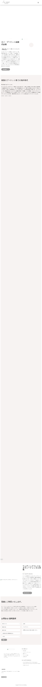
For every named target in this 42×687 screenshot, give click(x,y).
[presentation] (1, 559)
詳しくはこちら (26, 592)
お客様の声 (25, 656)
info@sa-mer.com (26, 665)
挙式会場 (24, 650)
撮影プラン (25, 653)
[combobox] (10, 624)
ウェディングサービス (27, 652)
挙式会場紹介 (5, 69)
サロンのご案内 (25, 655)
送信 (3, 639)
